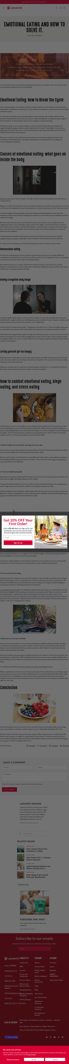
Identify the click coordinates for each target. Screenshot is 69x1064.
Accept (34, 1059)
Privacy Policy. (31, 1054)
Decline (55, 1059)
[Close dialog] (65, 517)
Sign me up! (18, 542)
